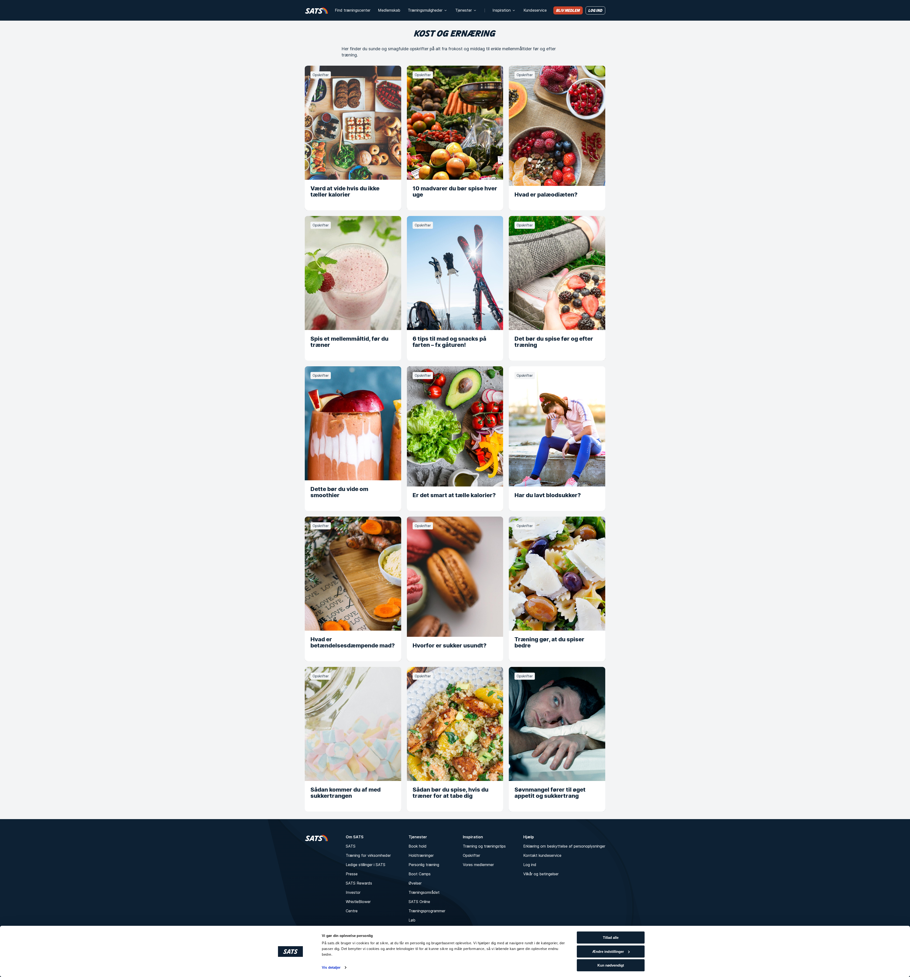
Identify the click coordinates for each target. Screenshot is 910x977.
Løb (412, 920)
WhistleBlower (358, 901)
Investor (353, 892)
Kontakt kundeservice (542, 855)
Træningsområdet (424, 892)
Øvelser (415, 883)
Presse (352, 874)
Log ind (529, 864)
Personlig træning (424, 864)
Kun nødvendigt (610, 965)
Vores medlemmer (478, 864)
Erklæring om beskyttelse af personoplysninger (564, 846)
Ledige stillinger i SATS (365, 864)
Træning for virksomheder (368, 855)
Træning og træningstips (484, 846)
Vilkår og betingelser (541, 874)
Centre (352, 910)
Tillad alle (611, 938)
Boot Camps (420, 874)
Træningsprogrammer (427, 910)
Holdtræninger (421, 855)
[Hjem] (316, 10)
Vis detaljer (331, 967)
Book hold (418, 846)
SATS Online (419, 901)
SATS (350, 846)
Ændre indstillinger (608, 951)
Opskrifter (471, 855)
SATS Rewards (359, 883)
